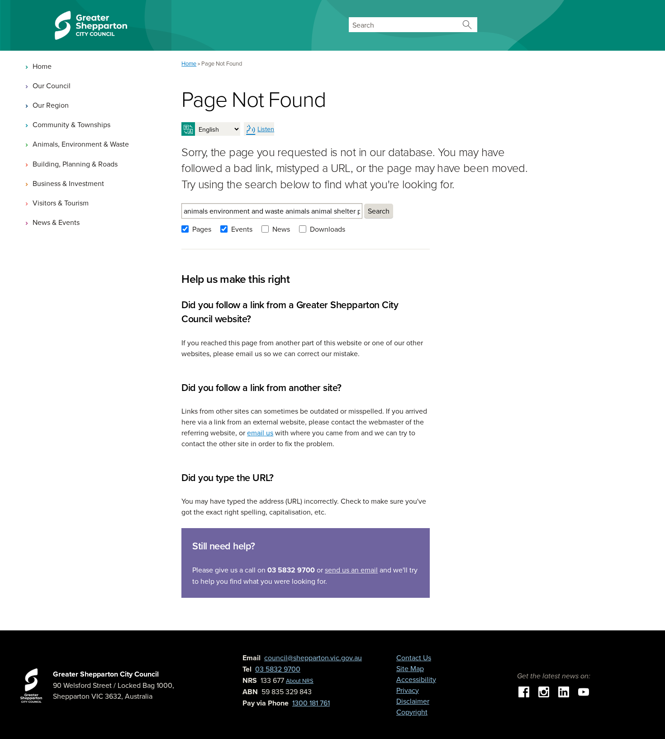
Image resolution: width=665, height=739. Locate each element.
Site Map (410, 668)
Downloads (327, 229)
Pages (201, 229)
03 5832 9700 (277, 669)
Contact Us (413, 658)
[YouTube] (583, 691)
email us (260, 433)
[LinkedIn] (563, 691)
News (281, 229)
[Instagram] (543, 691)
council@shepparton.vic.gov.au (313, 658)
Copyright (412, 712)
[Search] (467, 24)
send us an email (351, 570)
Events (241, 229)
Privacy (407, 690)
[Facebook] (523, 691)
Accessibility (416, 679)
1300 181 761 (311, 703)
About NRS (300, 681)
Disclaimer (412, 701)
